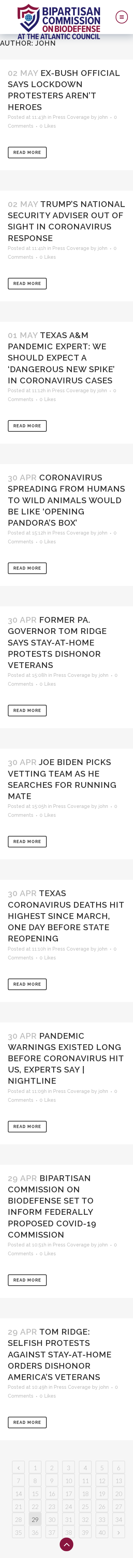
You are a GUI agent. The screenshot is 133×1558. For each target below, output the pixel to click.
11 (85, 1480)
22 (35, 1506)
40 (102, 1532)
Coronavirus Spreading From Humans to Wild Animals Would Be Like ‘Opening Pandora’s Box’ (66, 500)
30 (51, 1519)
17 (68, 1493)
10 (68, 1480)
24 (68, 1506)
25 (85, 1506)
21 (18, 1506)
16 (51, 1493)
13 (118, 1480)
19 (102, 1493)
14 (18, 1493)
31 (68, 1519)
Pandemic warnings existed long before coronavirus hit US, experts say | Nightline (66, 1058)
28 (18, 1519)
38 (68, 1532)
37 (51, 1532)
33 (102, 1519)
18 (85, 1493)
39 (85, 1532)
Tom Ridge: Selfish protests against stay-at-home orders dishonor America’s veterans (60, 1354)
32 (85, 1519)
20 (118, 1493)
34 (118, 1519)
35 (18, 1532)
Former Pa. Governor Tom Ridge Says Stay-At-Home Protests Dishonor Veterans (57, 642)
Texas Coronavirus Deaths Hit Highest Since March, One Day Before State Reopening (66, 915)
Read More (27, 152)
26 (102, 1506)
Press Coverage (71, 117)
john (103, 117)
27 (118, 1506)
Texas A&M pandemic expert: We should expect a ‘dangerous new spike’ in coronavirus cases (61, 357)
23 (51, 1506)
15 (35, 1493)
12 (102, 1480)
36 (35, 1532)
